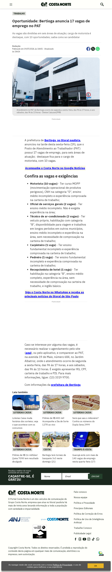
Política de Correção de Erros (88, 513)
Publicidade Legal (82, 533)
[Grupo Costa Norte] (55, 519)
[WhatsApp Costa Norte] (97, 538)
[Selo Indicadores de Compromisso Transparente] (39, 531)
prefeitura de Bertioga (66, 385)
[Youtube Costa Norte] (84, 538)
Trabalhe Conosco (83, 528)
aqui (28, 353)
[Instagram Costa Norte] (89, 538)
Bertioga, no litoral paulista (62, 140)
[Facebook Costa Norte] (75, 538)
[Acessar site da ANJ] (19, 519)
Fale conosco (80, 492)
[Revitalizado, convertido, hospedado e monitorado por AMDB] (101, 553)
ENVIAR (95, 476)
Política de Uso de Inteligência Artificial (89, 521)
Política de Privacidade (62, 565)
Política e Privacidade (84, 502)
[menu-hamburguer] (11, 4)
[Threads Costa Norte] (80, 538)
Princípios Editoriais (83, 508)
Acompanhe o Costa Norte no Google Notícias (55, 168)
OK (95, 566)
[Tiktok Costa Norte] (93, 538)
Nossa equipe (80, 497)
